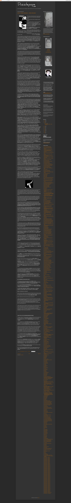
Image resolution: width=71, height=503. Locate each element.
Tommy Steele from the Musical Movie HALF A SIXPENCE (48, 300)
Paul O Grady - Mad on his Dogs (47, 261)
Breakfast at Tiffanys (46, 341)
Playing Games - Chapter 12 (47, 466)
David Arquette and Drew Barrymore (48, 401)
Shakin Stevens (45, 396)
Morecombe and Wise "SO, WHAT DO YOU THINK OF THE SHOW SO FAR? (48, 383)
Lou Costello (45, 442)
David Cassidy (45, 397)
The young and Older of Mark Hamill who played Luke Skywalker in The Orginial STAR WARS (48, 208)
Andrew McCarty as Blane (47, 245)
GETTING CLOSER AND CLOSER (48, 198)
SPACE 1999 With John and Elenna (48, 219)
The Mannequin (45, 365)
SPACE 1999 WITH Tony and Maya (48, 218)
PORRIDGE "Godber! (46, 336)
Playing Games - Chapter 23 (47, 475)
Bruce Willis (45, 437)
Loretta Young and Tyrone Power (47, 443)
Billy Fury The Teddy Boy (46, 185)
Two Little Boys (45, 360)
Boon (44, 275)
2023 (44, 120)
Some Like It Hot (46, 296)
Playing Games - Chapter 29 (47, 480)
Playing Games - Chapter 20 (47, 473)
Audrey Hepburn (46, 432)
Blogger (38, 497)
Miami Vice (45, 277)
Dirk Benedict (45, 436)
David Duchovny (46, 373)
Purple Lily (45, 366)
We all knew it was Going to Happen (48, 161)
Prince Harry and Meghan (47, 264)
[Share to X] (33, 351)
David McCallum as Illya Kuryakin (47, 183)
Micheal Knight (45, 279)
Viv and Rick (45, 271)
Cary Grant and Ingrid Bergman (47, 418)
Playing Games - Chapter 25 (47, 477)
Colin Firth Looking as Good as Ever (48, 165)
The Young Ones (46, 362)
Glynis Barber (45, 426)
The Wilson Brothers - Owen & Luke (48, 291)
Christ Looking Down (46, 372)
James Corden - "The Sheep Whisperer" (48, 290)
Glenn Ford (45, 413)
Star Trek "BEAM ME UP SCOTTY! (48, 335)
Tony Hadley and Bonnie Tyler (47, 376)
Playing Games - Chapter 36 (47, 486)
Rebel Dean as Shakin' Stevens (47, 146)
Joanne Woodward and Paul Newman (48, 412)
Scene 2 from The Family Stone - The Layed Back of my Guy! (48, 203)
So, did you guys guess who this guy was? (48, 177)
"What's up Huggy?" (46, 282)
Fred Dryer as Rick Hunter (47, 170)
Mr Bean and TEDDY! (46, 347)
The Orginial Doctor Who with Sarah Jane (48, 220)
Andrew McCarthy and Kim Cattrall (48, 403)
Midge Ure (45, 253)
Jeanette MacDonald (46, 446)
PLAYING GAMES (46, 454)
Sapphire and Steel (46, 315)
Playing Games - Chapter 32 (47, 483)
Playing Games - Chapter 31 (47, 482)
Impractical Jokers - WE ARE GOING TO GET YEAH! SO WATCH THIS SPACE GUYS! (48, 196)
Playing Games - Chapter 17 (47, 470)
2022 (44, 121)
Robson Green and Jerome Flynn (47, 407)
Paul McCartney (45, 433)
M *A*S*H (45, 283)
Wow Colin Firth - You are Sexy (47, 259)
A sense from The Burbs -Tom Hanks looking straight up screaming (48, 211)
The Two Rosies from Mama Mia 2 (47, 232)
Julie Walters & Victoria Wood (47, 265)
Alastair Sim (45, 451)
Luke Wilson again (46, 406)
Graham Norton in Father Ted (47, 270)
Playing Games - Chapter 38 (47, 488)
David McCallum (46, 226)
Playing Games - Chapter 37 (47, 487)
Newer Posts (19, 353)
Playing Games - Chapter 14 (47, 468)
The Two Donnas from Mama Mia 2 (48, 231)
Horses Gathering (46, 367)
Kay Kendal (45, 444)
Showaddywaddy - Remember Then (48, 392)
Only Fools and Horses (46, 342)
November (46, 123)
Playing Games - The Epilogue (47, 493)
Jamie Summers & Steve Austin (47, 272)
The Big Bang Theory (46, 321)
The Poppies (45, 371)
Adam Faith (45, 188)
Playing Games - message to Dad (47, 492)
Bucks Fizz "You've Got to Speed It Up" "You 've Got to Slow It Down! (49, 390)
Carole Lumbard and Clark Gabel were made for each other (48, 155)
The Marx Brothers (46, 438)
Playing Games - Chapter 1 (47, 457)
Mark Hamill (45, 357)
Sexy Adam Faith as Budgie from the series (48, 262)
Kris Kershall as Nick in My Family (47, 269)
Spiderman (45, 311)
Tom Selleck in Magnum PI (47, 173)
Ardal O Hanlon (45, 169)
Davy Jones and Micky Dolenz (47, 200)
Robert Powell (45, 385)
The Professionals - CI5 (46, 329)
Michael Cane (45, 422)
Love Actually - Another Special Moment (48, 164)
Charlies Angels (45, 328)
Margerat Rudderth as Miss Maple (47, 260)
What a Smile (45, 176)
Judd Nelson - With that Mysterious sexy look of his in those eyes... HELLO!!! (48, 313)
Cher (44, 428)
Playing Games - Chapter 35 (47, 485)
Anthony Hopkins (46, 411)
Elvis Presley (45, 344)
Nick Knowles (45, 380)
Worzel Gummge (46, 316)
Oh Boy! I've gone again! (46, 314)
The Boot (45, 370)
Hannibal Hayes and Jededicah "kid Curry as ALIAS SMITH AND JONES (48, 334)
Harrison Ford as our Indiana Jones (48, 256)
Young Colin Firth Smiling (47, 166)
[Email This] (31, 351)
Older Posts (39, 353)
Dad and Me (45, 375)
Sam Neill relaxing (46, 248)
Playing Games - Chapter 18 (47, 471)
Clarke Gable (45, 447)
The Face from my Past (46, 160)
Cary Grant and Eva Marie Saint (47, 449)
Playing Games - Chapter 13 (47, 467)
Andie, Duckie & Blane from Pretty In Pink (48, 244)
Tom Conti (45, 368)
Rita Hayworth (45, 431)
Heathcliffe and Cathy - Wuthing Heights (48, 305)
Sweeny (45, 312)
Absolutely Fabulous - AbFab (47, 266)
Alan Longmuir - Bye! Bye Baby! (47, 233)
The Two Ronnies (46, 379)
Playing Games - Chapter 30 (47, 481)
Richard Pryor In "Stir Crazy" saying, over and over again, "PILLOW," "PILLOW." (48, 377)
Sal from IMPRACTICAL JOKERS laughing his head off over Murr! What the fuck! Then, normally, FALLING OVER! (49, 194)
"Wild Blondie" (45, 295)
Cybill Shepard (45, 429)
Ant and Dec (45, 239)
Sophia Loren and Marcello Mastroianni (48, 439)
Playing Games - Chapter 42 (47, 491)
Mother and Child (46, 333)
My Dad (45, 452)
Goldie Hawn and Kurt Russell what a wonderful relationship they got (48, 150)
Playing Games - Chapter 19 (47, 472)
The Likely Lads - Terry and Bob (47, 327)
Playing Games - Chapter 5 (47, 460)
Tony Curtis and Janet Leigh (47, 417)
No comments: (28, 351)
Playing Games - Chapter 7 (47, 462)
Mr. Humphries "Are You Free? (47, 346)
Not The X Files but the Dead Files (48, 147)
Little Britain (45, 332)
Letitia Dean (45, 434)
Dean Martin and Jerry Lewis (47, 276)
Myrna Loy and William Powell (47, 441)
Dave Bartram (48, 50)
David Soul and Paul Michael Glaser (48, 408)
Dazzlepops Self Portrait (46, 339)
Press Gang (45, 293)
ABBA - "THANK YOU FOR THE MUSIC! (48, 330)
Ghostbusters (45, 340)
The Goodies (45, 319)
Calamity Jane (45, 356)
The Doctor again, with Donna (47, 257)
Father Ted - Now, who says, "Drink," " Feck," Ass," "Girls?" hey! (48, 388)
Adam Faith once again (46, 186)
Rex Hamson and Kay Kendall (47, 416)
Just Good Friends (46, 363)
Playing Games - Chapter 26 (47, 478)
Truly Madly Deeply (46, 247)
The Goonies (45, 307)
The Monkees (45, 355)
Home (29, 353)
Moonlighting (45, 292)
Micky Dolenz (45, 199)
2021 (44, 122)
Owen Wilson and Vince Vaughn (47, 402)
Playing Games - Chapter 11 (47, 465)
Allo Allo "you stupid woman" (47, 345)
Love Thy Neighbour (46, 318)
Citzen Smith (45, 310)
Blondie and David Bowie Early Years (48, 297)
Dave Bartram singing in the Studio (48, 205)
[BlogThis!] (32, 351)
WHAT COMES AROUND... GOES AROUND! (26, 13)
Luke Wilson (48, 49)
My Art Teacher (45, 361)
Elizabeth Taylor (45, 421)
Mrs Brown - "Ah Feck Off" (47, 391)
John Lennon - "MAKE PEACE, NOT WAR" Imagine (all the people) (48, 386)
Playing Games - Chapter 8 (47, 463)
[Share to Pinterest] (34, 351)
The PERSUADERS (46, 228)
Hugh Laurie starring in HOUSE (47, 214)
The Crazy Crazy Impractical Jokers (48, 192)
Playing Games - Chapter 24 (47, 476)
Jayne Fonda (45, 423)
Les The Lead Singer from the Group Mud (48, 251)
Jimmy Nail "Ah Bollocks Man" (47, 389)
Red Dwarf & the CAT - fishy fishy (47, 267)
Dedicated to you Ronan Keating (47, 159)
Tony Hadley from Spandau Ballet (47, 252)
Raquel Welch (45, 427)
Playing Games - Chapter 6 (47, 461)
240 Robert (45, 284)
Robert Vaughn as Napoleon (47, 184)
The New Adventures (46, 227)
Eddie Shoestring (46, 306)
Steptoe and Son (46, 320)
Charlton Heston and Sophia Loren (48, 448)
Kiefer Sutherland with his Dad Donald (48, 221)
